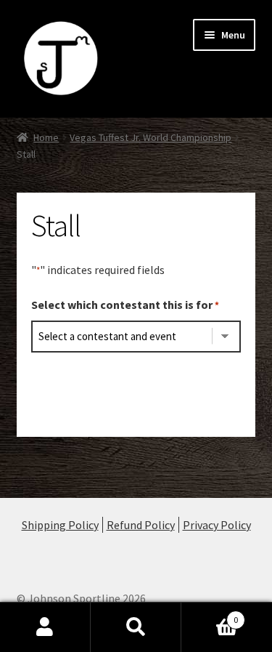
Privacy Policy (217, 525)
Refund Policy (141, 525)
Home (46, 137)
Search (136, 627)
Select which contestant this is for (125, 304)
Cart (209, 614)
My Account (45, 627)
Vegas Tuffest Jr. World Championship (150, 137)
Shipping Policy (60, 525)
